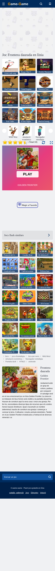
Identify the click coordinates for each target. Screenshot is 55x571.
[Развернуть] (51, 142)
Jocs (7, 356)
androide (32, 362)
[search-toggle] (41, 4)
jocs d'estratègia (18, 356)
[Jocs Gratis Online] (18, 4)
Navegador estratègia (34, 359)
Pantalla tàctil (10, 362)
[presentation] (4, 131)
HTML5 (22, 362)
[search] (49, 477)
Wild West (46, 356)
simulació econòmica (13, 359)
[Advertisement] (27, 29)
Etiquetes (34, 493)
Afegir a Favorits (29, 205)
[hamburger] (3, 4)
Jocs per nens (33, 356)
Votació (43, 493)
